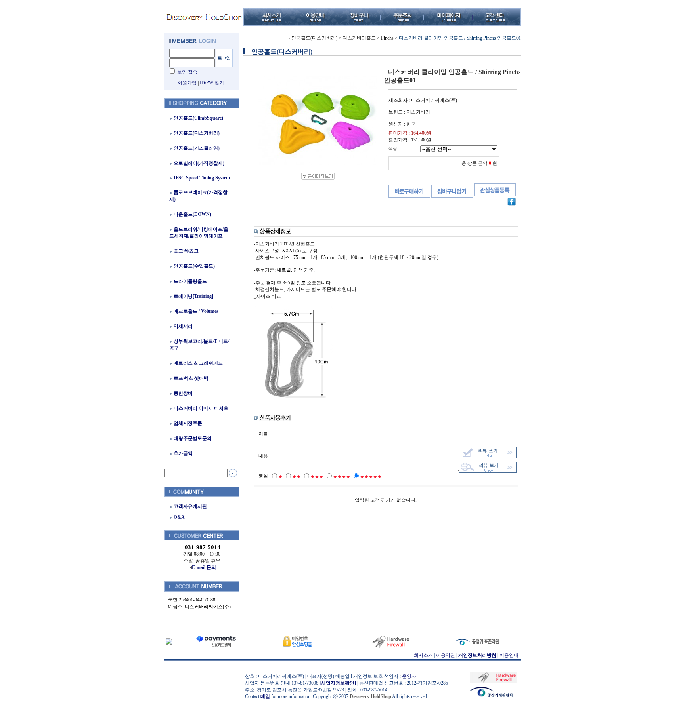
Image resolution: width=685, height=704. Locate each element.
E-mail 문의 (204, 567)
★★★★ (341, 476)
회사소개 (423, 655)
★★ (296, 476)
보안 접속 (187, 72)
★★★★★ (371, 476)
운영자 (409, 676)
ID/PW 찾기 (212, 83)
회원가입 (187, 83)
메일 (265, 696)
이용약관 (445, 655)
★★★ (316, 476)
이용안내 (509, 655)
